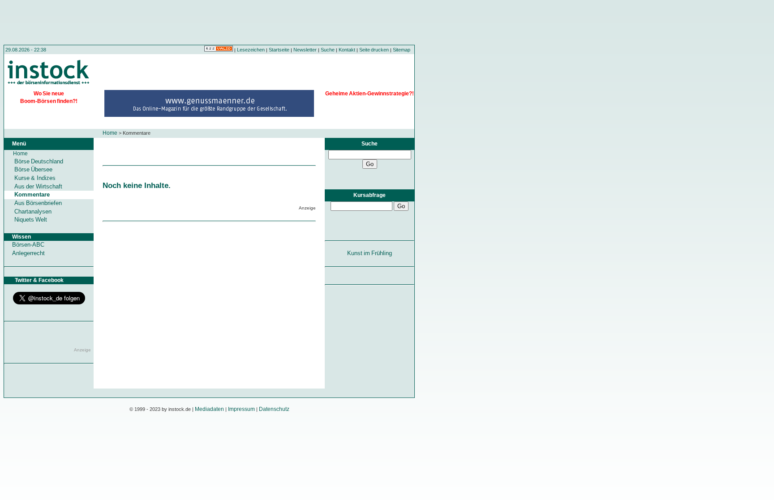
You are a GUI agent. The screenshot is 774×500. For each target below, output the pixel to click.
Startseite (279, 49)
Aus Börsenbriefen (38, 203)
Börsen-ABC (28, 244)
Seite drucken (374, 49)
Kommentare (32, 194)
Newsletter (305, 49)
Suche (328, 49)
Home (110, 133)
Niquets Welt (30, 219)
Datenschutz (274, 409)
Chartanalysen (33, 211)
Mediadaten (209, 409)
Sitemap (401, 49)
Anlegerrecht (28, 253)
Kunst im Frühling (369, 253)
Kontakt (347, 49)
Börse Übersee (33, 169)
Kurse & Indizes (35, 178)
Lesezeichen (251, 49)
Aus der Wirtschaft (38, 186)
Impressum (241, 409)
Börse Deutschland (38, 161)
